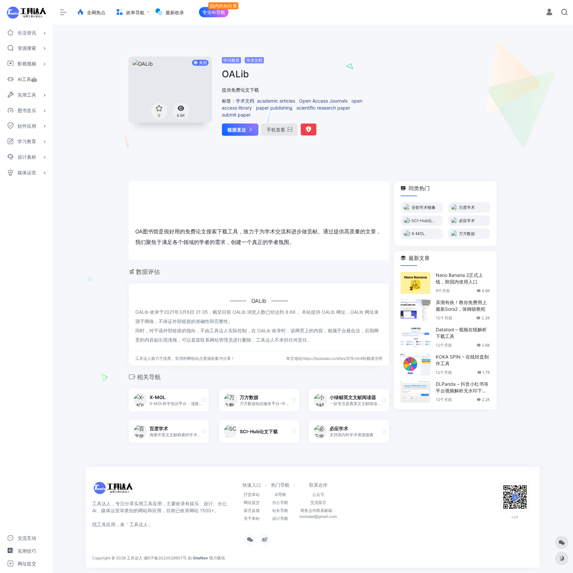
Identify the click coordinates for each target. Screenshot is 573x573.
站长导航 (280, 510)
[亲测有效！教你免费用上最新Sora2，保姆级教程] (415, 310)
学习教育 (231, 60)
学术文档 (254, 60)
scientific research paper (323, 108)
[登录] (549, 12)
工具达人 (135, 557)
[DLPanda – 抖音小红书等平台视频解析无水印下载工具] (415, 392)
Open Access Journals (323, 101)
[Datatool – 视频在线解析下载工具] (415, 337)
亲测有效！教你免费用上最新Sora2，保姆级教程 (461, 305)
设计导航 (280, 518)
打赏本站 (252, 494)
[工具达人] (113, 490)
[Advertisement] (434, 102)
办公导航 (280, 502)
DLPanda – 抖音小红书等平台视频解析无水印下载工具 (462, 387)
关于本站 (252, 518)
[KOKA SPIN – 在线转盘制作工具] (415, 364)
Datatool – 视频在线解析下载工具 (461, 333)
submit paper (236, 115)
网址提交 (252, 502)
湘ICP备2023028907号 (165, 557)
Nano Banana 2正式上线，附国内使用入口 (459, 278)
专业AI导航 (213, 12)
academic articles (276, 101)
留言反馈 (252, 510)
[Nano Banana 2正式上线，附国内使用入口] (415, 283)
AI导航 (280, 494)
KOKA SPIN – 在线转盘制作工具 (462, 360)
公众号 (318, 494)
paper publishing (274, 108)
